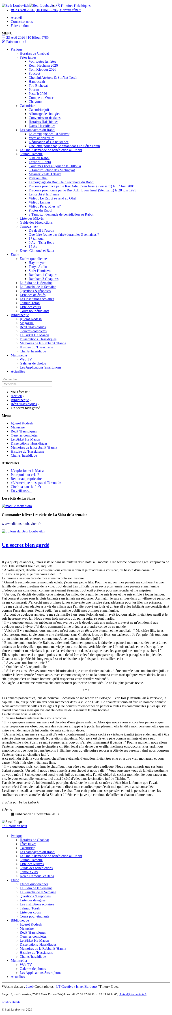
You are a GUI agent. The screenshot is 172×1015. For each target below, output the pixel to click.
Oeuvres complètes (33, 331)
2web (30, 986)
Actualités (18, 371)
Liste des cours (30, 307)
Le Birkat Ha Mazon (34, 335)
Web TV (26, 359)
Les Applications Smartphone (40, 367)
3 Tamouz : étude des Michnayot (52, 170)
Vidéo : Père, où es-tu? (45, 206)
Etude (15, 254)
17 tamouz (36, 238)
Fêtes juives (28, 57)
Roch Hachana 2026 (43, 65)
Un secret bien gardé (25, 545)
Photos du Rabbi (40, 210)
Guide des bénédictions (36, 222)
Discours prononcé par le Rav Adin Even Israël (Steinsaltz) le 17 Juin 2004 (82, 186)
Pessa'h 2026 (38, 93)
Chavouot (36, 102)
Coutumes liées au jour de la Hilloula (55, 166)
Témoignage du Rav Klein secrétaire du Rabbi (61, 182)
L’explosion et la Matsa (27, 471)
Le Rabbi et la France (44, 194)
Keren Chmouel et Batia (37, 250)
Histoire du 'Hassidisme (36, 347)
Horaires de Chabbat (34, 53)
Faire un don (20, 26)
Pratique (16, 49)
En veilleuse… (21, 491)
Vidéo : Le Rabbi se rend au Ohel (52, 198)
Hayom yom (37, 263)
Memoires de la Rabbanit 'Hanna (43, 343)
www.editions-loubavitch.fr (21, 524)
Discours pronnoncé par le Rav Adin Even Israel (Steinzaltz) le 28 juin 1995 (82, 190)
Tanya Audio (38, 267)
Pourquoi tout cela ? (25, 475)
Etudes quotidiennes (34, 259)
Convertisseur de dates (44, 118)
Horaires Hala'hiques (75, 6)
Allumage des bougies (44, 114)
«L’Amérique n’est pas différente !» (36, 483)
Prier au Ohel (38, 178)
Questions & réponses (35, 291)
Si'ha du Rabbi (39, 158)
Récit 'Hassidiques (33, 327)
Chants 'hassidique (33, 351)
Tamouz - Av (29, 226)
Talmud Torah (30, 303)
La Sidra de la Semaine (36, 283)
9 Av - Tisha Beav (41, 242)
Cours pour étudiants (34, 311)
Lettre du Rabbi (40, 162)
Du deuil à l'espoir (41, 230)
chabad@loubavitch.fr (132, 994)
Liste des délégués (32, 295)
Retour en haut (16, 826)
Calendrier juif (39, 110)
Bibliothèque (20, 315)
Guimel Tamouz (31, 154)
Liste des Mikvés (32, 218)
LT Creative (64, 986)
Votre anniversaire (41, 138)
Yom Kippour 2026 (42, 69)
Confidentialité (11, 1002)
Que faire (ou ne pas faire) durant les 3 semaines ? (64, 234)
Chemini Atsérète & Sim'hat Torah (53, 77)
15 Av (33, 246)
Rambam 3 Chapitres (43, 279)
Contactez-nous (22, 21)
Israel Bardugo (86, 986)
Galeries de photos (33, 363)
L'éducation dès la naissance (49, 142)
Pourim (34, 89)
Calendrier (27, 106)
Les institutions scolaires (37, 299)
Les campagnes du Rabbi (37, 130)
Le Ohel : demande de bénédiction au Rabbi (51, 150)
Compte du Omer (41, 98)
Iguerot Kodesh (31, 319)
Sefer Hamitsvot (40, 271)
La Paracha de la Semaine (38, 287)
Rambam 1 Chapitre (43, 275)
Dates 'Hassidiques (42, 126)
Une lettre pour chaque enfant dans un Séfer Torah (64, 146)
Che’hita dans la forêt (26, 487)
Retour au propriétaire (26, 479)
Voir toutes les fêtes (42, 61)
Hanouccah (37, 81)
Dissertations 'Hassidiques (38, 339)
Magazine (27, 323)
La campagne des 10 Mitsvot (49, 134)
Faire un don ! (15, 42)
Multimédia (19, 355)
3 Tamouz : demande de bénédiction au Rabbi (61, 214)
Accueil (16, 17)
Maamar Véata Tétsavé (45, 174)
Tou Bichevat (38, 85)
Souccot (34, 73)
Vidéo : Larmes (39, 202)
